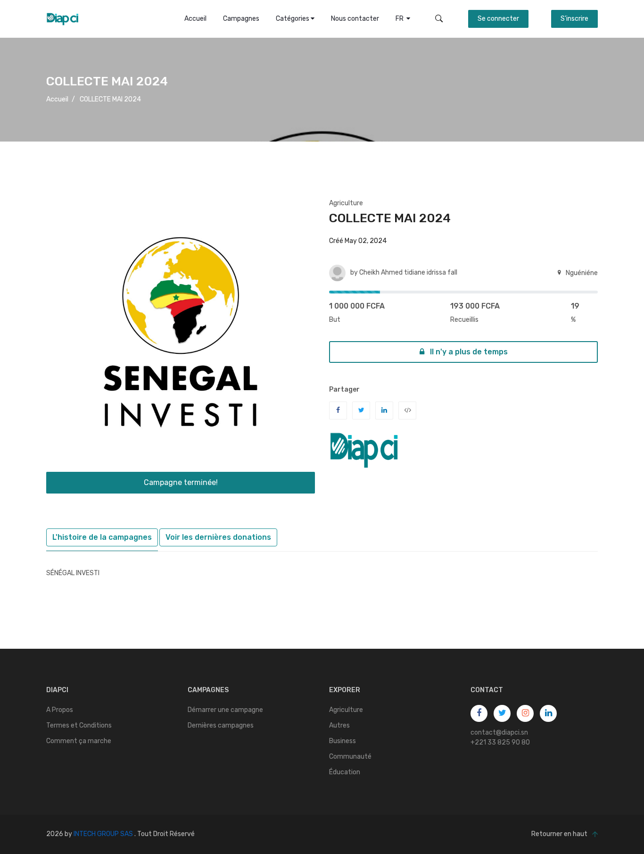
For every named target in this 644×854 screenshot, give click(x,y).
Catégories (293, 19)
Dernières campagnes (221, 725)
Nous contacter (355, 19)
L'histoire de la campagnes (102, 537)
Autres (339, 725)
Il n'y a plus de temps (468, 351)
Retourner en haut (559, 834)
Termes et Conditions (79, 725)
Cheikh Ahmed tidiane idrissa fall (408, 272)
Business (342, 741)
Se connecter (498, 19)
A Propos (59, 710)
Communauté (350, 757)
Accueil (195, 19)
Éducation (344, 772)
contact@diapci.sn (499, 732)
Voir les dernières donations (218, 537)
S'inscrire (574, 19)
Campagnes (241, 19)
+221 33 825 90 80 (500, 742)
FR (401, 19)
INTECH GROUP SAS (103, 834)
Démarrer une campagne (225, 710)
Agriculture (346, 203)
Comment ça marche (78, 741)
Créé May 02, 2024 (358, 241)
